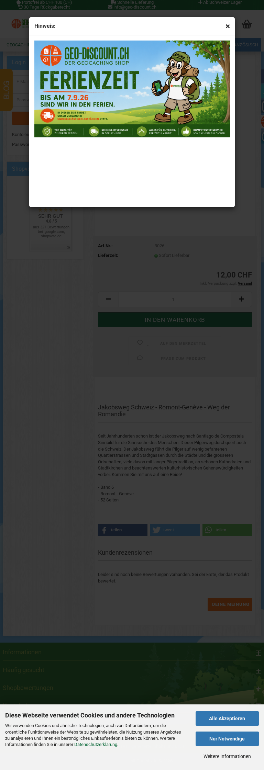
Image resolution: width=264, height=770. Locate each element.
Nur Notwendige (227, 738)
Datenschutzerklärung (95, 744)
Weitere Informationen (227, 756)
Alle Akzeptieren (227, 718)
